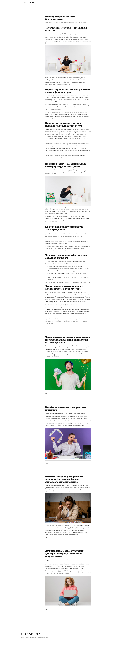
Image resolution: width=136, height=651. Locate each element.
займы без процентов (69, 355)
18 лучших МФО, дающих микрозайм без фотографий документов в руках (71, 572)
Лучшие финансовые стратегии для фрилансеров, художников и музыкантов (64, 553)
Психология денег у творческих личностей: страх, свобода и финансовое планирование (64, 479)
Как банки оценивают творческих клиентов (65, 408)
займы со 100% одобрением (65, 425)
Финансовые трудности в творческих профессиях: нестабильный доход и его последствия (67, 339)
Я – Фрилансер (27, 2)
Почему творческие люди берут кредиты (60, 17)
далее (46, 393)
